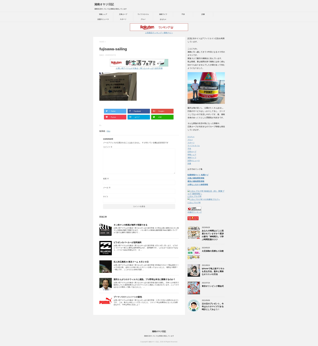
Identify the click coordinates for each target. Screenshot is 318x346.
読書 (203, 14)
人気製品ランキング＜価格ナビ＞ (159, 33)
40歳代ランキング (195, 212)
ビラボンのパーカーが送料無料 (127, 242)
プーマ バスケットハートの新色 (128, 297)
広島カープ (123, 14)
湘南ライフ (163, 14)
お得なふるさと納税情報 (198, 184)
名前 (106, 179)
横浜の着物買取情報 (196, 181)
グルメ (143, 19)
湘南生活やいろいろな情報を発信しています (159, 336)
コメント (107, 147)
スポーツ (123, 19)
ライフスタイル (143, 14)
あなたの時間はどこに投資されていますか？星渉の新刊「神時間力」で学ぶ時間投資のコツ (213, 235)
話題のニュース (103, 19)
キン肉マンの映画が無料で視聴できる (130, 225)
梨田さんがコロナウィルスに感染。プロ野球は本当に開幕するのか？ (144, 279)
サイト (105, 197)
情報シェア (103, 14)
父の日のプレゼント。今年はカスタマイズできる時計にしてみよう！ (213, 307)
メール (107, 188)
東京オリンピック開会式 (213, 286)
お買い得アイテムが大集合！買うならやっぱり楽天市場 (139, 68)
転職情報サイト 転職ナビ (198, 175)
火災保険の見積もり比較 (213, 251)
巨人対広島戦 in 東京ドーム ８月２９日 (131, 262)
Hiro (108, 131)
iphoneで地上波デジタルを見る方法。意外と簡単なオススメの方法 (213, 271)
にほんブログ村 (194, 196)
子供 (183, 14)
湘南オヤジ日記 (104, 4)
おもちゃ (163, 19)
